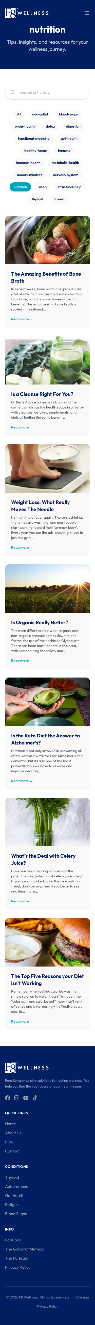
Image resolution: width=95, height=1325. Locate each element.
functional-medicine (34, 138)
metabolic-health (65, 162)
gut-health (69, 138)
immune (64, 150)
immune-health (28, 162)
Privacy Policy (17, 1267)
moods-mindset (29, 175)
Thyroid (12, 1177)
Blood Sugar (16, 1213)
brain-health (25, 126)
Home (10, 1123)
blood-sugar (68, 114)
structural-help (69, 187)
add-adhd (40, 114)
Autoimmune (16, 1186)
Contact (12, 1150)
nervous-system (65, 175)
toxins (59, 199)
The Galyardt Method (24, 1248)
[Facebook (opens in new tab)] (7, 1097)
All (19, 114)
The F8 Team (16, 1258)
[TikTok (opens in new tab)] (34, 1097)
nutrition (20, 187)
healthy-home (35, 150)
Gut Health (15, 1195)
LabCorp (13, 1239)
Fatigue (12, 1204)
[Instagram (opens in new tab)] (16, 1097)
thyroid (37, 199)
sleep (42, 187)
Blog (9, 1141)
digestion (73, 126)
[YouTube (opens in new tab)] (25, 1097)
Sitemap (82, 1297)
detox (50, 126)
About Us (13, 1132)
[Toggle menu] (87, 13)
